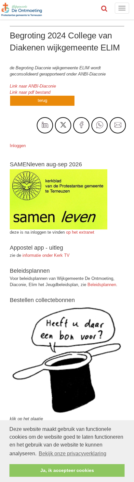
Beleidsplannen (101, 284)
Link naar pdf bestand (30, 92)
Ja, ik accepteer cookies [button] (67, 470)
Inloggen (18, 145)
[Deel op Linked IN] (45, 125)
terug (42, 100)
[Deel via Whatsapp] (99, 125)
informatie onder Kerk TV (45, 255)
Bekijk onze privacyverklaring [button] (72, 453)
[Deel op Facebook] (81, 125)
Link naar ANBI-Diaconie (33, 86)
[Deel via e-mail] (118, 125)
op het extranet (80, 232)
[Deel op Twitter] (63, 125)
